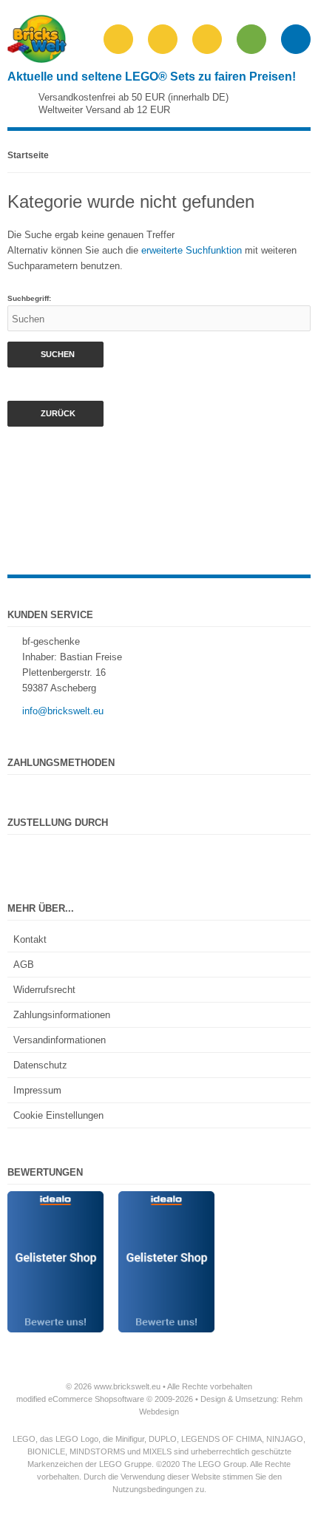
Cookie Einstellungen (58, 1115)
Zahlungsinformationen (61, 1014)
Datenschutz (40, 1065)
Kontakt (30, 939)
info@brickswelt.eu (63, 710)
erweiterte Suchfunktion (191, 250)
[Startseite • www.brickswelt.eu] (37, 59)
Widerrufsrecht (44, 989)
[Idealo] (55, 1198)
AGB (23, 964)
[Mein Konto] (207, 39)
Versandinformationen (59, 1040)
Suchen (55, 354)
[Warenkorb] (251, 39)
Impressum (37, 1090)
